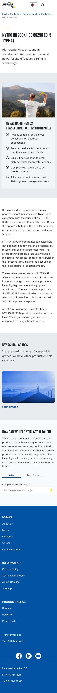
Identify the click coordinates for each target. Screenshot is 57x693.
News (5, 530)
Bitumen (7, 608)
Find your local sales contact (16, 484)
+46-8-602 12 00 (12, 681)
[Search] (42, 5)
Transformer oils (11, 634)
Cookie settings (11, 549)
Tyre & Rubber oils (12, 641)
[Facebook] (19, 656)
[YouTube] (38, 656)
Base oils (7, 614)
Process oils (9, 621)
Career (6, 542)
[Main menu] (51, 5)
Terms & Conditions (13, 575)
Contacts (7, 536)
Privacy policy (10, 569)
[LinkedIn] (29, 656)
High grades (10, 406)
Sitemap (7, 588)
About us (7, 523)
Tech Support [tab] (34, 475)
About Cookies (10, 581)
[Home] (14, 5)
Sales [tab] (11, 475)
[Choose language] (34, 4)
